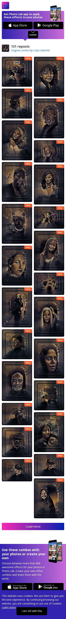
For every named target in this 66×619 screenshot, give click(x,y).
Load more (33, 526)
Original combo (20, 50)
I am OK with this (32, 611)
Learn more (9, 607)
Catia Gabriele (41, 50)
